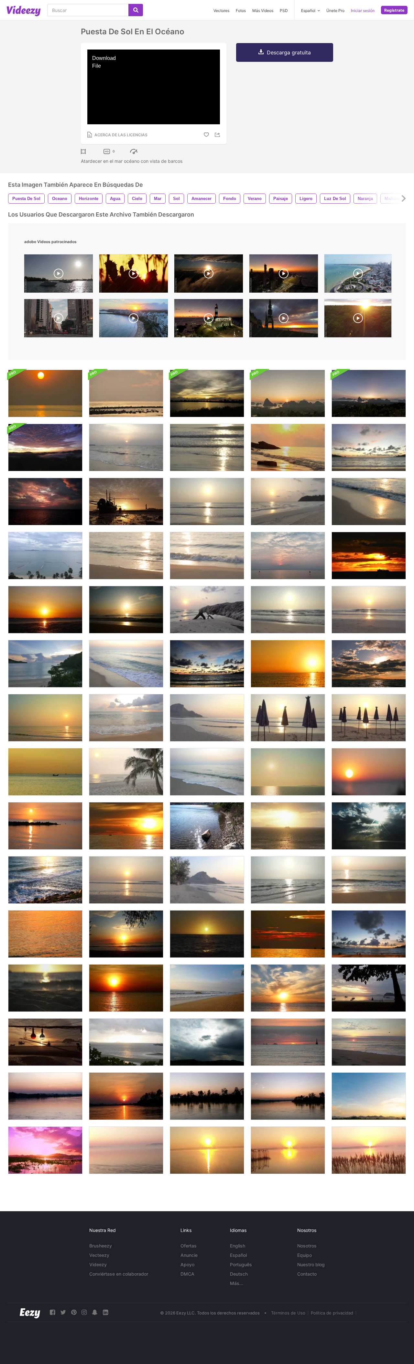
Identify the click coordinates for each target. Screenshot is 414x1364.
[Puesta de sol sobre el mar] (369, 447)
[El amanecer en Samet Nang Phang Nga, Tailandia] (288, 393)
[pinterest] (73, 1312)
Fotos (241, 10)
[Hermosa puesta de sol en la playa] (126, 447)
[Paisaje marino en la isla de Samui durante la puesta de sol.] (126, 1042)
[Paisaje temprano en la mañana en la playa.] (207, 988)
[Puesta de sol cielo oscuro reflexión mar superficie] (126, 988)
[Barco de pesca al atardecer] (45, 772)
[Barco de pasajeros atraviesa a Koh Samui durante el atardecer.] (288, 826)
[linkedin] (105, 1312)
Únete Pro (335, 10)
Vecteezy (99, 1255)
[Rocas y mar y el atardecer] (45, 880)
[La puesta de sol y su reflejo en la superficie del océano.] (288, 934)
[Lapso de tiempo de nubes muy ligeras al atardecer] (369, 1096)
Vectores (221, 10)
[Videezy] (23, 11)
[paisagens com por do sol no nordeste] (133, 275)
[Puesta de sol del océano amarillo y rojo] (288, 664)
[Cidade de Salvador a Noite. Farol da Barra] (208, 320)
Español (238, 1255)
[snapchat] (95, 1312)
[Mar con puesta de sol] (207, 664)
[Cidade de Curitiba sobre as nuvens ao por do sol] (208, 275)
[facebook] (52, 1312)
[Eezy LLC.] (30, 1312)
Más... (236, 1283)
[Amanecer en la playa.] (126, 934)
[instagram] (84, 1312)
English (237, 1245)
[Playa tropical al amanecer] (288, 501)
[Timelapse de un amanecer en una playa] (288, 1042)
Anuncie (189, 1255)
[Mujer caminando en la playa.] (126, 501)
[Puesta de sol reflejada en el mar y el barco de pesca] (126, 826)
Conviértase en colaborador (118, 1274)
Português (241, 1264)
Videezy (98, 1264)
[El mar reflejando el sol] (288, 880)
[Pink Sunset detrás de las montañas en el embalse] (45, 1150)
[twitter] (63, 1312)
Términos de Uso (288, 1312)
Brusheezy (100, 1245)
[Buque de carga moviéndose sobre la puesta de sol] (369, 555)
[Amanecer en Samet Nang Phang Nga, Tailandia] (369, 393)
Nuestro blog (311, 1264)
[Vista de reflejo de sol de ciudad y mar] (207, 826)
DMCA (187, 1274)
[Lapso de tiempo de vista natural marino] (369, 826)
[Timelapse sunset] (283, 320)
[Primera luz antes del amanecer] (126, 393)
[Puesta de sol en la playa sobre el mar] (207, 880)
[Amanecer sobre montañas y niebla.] (45, 447)
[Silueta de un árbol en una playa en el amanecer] (369, 988)
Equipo (304, 1255)
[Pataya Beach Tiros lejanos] (45, 555)
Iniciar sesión (363, 10)
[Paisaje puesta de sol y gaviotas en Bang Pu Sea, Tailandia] (45, 609)
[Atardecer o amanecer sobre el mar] (288, 772)
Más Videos (262, 10)
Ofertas (188, 1245)
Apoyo (187, 1264)
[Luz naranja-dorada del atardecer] (45, 934)
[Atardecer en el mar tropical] (45, 501)
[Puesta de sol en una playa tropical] (45, 718)
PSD (284, 10)
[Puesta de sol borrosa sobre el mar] (369, 772)
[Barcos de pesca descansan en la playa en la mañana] (45, 1042)
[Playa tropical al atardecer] (126, 555)
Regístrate (394, 10)
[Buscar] (135, 10)
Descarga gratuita (289, 52)
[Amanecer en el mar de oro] (288, 447)
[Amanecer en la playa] (207, 501)
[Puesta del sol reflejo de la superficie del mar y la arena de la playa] (45, 988)
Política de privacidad (332, 1312)
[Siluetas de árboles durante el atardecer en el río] (207, 1096)
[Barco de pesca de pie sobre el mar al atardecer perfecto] (288, 988)
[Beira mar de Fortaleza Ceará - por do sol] (283, 275)
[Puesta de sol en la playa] (207, 447)
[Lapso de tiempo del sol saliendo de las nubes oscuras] (207, 1042)
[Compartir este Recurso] (218, 135)
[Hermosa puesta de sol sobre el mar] (45, 826)
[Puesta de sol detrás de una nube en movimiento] (207, 393)
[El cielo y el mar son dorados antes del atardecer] (45, 393)
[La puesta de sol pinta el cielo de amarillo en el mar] (207, 934)
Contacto (307, 1274)
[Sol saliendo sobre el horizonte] (126, 609)
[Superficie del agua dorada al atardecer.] (126, 1096)
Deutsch (239, 1274)
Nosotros (307, 1245)
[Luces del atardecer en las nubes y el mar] (369, 664)
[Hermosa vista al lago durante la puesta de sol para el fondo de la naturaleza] (288, 555)
